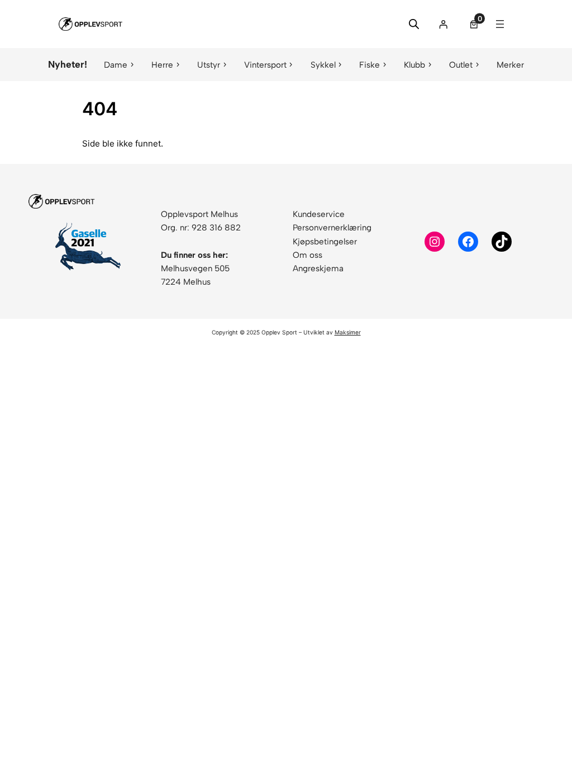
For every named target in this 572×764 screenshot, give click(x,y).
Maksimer (348, 332)
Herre (162, 65)
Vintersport (265, 65)
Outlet (461, 65)
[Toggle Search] (414, 24)
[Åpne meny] (500, 24)
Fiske (369, 65)
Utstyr (208, 65)
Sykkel (323, 65)
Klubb (414, 65)
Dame (115, 65)
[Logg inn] (443, 24)
